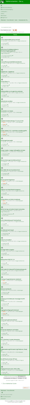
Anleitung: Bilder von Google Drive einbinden (12, 91)
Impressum (3, 398)
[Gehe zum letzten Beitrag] (12, 55)
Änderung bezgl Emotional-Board (9, 320)
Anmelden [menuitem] (4, 15)
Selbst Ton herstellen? (6, 240)
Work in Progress (20, 360)
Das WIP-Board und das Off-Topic (9, 359)
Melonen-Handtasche (6, 289)
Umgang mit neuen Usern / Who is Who (10, 369)
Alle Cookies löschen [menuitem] (6, 396)
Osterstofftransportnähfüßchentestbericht (11, 62)
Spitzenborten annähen (6, 101)
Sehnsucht (5, 301)
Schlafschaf (5, 171)
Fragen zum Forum (19, 92)
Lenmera (5, 102)
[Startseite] (2, 0)
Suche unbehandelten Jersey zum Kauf (10, 39)
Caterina (4, 141)
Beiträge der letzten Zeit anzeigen (11, 376)
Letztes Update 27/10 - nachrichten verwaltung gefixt (14, 130)
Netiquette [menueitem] (4, 11)
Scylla (4, 92)
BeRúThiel (5, 241)
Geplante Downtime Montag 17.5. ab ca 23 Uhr (12, 121)
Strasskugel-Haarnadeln (7, 140)
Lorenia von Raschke (7, 52)
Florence (4, 112)
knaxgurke (5, 161)
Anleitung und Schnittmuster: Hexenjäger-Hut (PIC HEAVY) (13, 299)
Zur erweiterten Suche (6, 27)
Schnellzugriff (15, 5)
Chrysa (4, 73)
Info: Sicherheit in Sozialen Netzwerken (10, 339)
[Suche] (13, 30)
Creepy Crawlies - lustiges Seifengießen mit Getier (13, 150)
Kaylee (4, 122)
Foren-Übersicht (10, 20)
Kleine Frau (5, 290)
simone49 (5, 41)
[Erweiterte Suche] (16, 30)
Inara (4, 280)
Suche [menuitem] (1, 22)
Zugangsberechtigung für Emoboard (10, 310)
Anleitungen (19, 112)
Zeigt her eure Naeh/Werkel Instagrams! (10, 189)
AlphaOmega (5, 82)
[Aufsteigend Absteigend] (21, 378)
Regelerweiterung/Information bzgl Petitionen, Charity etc (14, 350)
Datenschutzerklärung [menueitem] (6, 7)
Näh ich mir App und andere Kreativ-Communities (13, 209)
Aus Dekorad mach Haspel (7, 230)
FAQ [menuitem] (3, 13)
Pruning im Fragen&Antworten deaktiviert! (11, 279)
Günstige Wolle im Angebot (7, 249)
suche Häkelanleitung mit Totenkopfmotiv (11, 220)
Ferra (4, 270)
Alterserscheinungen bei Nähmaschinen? (11, 160)
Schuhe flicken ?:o (5, 81)
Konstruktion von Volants (7, 111)
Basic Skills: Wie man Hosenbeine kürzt (10, 170)
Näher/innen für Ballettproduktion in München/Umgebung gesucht (9, 50)
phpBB (10, 401)
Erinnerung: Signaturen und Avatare (9, 329)
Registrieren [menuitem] (4, 17)
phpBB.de (20, 402)
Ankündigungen (19, 122)
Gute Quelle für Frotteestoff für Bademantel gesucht (13, 269)
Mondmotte (5, 151)
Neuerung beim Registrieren (8, 179)
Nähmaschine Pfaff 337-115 (8, 259)
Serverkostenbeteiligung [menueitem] (7, 9)
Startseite (4, 20)
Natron (4, 321)
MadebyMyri (5, 231)
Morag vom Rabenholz (7, 210)
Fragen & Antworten (22, 41)
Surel (4, 190)
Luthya (4, 63)
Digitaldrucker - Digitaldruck (7, 71)
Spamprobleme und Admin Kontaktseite (10, 199)
